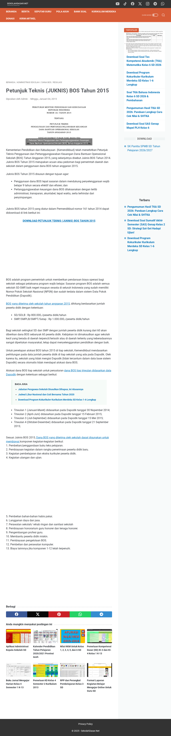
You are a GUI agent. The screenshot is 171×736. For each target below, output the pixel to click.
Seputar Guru (42, 11)
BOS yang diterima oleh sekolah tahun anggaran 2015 (38, 303)
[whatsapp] (162, 4)
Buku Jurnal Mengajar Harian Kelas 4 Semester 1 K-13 (17, 684)
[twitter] (140, 4)
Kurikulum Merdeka (104, 11)
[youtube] (117, 4)
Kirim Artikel (28, 18)
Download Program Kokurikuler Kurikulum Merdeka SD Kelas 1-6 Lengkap (57, 399)
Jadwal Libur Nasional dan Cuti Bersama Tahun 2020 (46, 394)
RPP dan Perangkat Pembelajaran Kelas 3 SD (71, 684)
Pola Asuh (62, 11)
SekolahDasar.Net (90, 730)
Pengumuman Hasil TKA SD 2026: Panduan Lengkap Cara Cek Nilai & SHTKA (144, 112)
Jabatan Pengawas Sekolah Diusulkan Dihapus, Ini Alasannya (50, 389)
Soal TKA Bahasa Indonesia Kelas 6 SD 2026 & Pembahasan (143, 96)
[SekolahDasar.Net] (20, 4)
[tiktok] (125, 4)
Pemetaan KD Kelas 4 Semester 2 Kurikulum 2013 (45, 684)
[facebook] (132, 4)
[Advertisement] (59, 51)
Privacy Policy (85, 724)
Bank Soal (80, 11)
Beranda (11, 11)
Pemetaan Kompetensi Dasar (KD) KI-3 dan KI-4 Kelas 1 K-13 (99, 650)
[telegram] (155, 4)
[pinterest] (59, 614)
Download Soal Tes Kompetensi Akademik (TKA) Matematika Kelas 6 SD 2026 (144, 60)
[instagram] (147, 4)
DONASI (10, 18)
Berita (25, 11)
